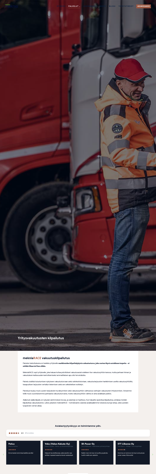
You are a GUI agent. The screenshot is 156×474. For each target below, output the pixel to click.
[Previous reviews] (3, 454)
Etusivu (61, 6)
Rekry (103, 6)
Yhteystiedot (126, 6)
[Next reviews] (152, 454)
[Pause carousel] (78, 468)
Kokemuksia (90, 6)
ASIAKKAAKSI (143, 6)
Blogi (112, 6)
